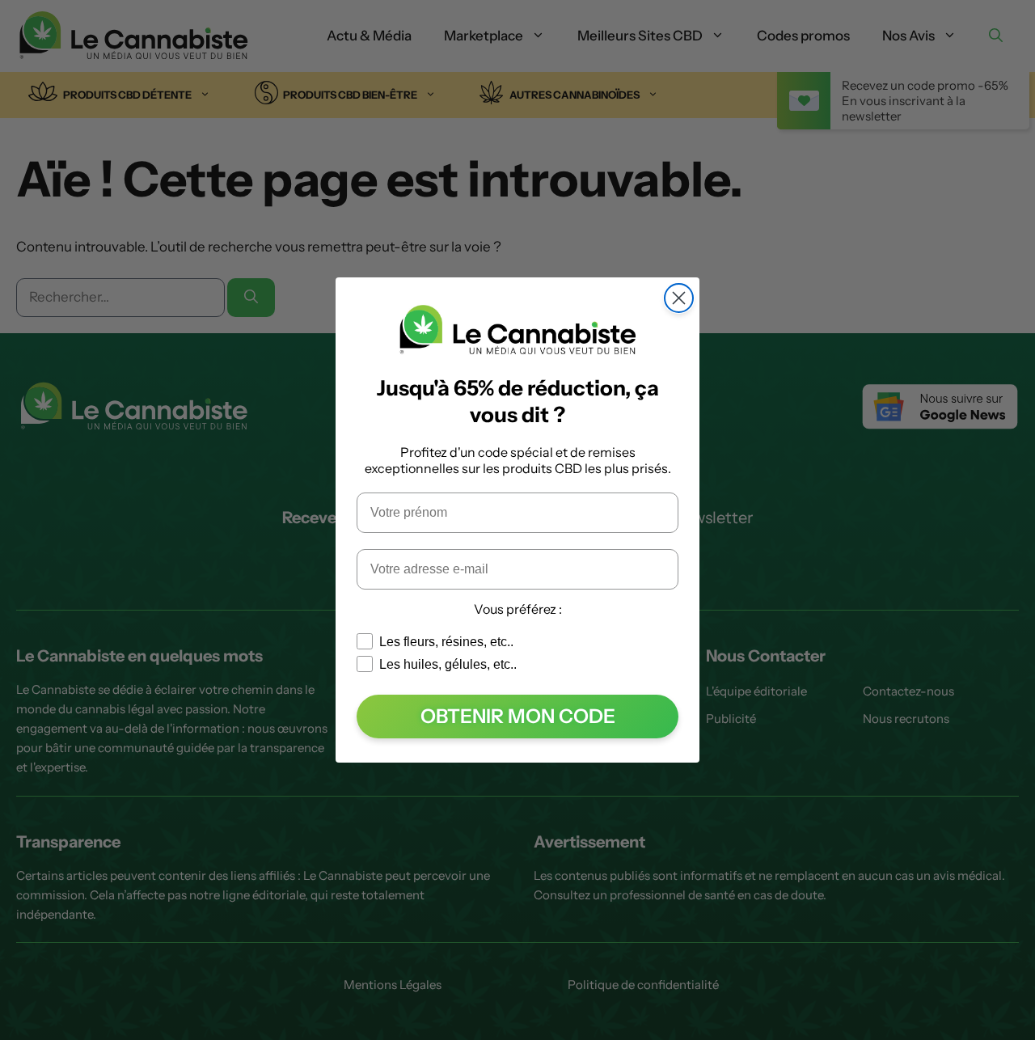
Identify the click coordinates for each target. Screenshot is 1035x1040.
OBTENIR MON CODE (517, 716)
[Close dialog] (679, 298)
